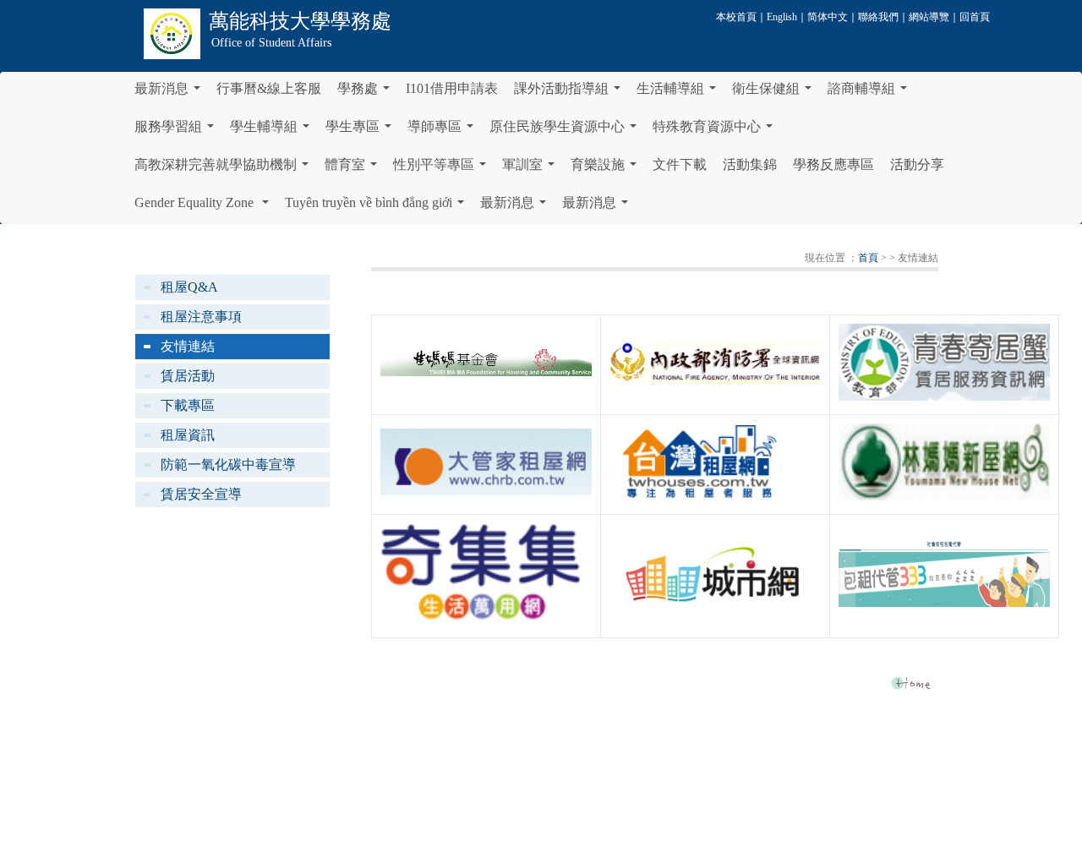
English (782, 17)
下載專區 (188, 405)
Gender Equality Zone (205, 207)
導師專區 (443, 131)
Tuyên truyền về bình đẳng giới (378, 207)
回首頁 (974, 17)
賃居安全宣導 (201, 494)
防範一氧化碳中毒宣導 (228, 464)
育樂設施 (607, 169)
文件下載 (680, 164)
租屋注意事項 (201, 316)
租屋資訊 (188, 435)
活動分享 (917, 164)
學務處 (366, 93)
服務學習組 (177, 131)
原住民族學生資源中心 (566, 131)
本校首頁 (736, 17)
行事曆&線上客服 (268, 88)
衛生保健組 (775, 93)
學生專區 (361, 131)
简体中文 (827, 17)
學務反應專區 (833, 164)
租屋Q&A (189, 287)
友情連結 (188, 346)
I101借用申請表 (452, 88)
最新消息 (170, 93)
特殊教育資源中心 (716, 131)
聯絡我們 (878, 17)
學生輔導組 (273, 131)
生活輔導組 (680, 93)
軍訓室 (531, 169)
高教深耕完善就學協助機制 (224, 169)
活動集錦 (750, 164)
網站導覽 (929, 17)
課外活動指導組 (570, 93)
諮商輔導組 (871, 93)
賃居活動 (188, 376)
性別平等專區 (443, 169)
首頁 (868, 258)
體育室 (354, 169)
